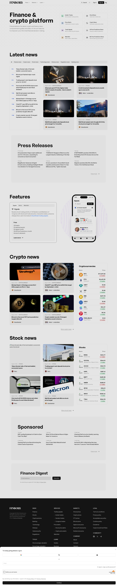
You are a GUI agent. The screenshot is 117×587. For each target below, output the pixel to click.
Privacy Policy (30, 579)
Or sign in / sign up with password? (106, 567)
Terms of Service (41, 579)
